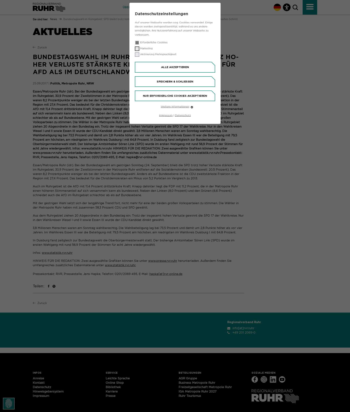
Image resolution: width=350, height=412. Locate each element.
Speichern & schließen (175, 81)
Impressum (166, 115)
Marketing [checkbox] (146, 48)
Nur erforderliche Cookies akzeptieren (175, 95)
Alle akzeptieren (175, 67)
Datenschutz (183, 115)
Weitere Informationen (175, 106)
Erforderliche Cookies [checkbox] (154, 42)
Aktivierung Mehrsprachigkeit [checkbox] (158, 54)
